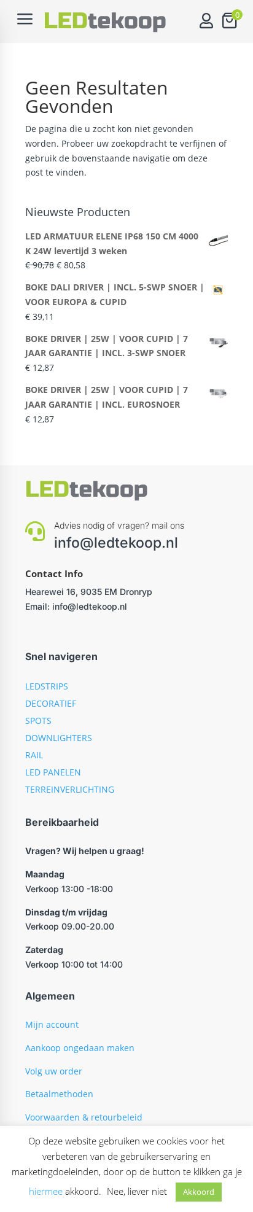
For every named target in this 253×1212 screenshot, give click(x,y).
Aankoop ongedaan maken (79, 1048)
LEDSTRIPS (46, 686)
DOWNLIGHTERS (58, 738)
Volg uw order (53, 1071)
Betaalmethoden (59, 1094)
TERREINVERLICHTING (69, 789)
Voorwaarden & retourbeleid (83, 1117)
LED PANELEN (53, 772)
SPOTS (38, 720)
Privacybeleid (52, 1140)
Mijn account (52, 1024)
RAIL (34, 755)
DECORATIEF (50, 703)
